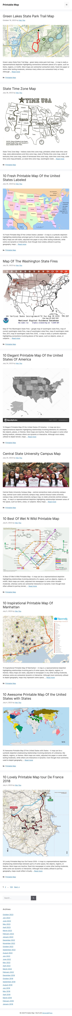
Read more (16, 72)
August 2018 (7, 985)
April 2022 (6, 966)
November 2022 (9, 943)
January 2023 (8, 937)
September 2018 (9, 982)
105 (11, 887)
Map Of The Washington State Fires (30, 261)
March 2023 (7, 931)
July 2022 (6, 956)
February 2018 (8, 1001)
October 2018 (8, 979)
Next (17, 887)
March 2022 (7, 969)
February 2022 (8, 972)
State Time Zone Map (19, 89)
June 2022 (7, 959)
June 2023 (7, 921)
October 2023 (8, 915)
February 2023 (8, 934)
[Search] (33, 898)
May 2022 (6, 963)
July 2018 (6, 988)
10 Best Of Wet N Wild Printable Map (31, 519)
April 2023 (7, 927)
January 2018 (8, 1004)
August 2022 (7, 953)
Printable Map (11, 4)
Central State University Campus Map (32, 454)
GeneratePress (47, 1013)
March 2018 (7, 998)
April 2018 (6, 994)
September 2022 (9, 950)
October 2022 (8, 947)
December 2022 (9, 940)
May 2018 (6, 991)
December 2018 (9, 975)
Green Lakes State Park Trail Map (28, 16)
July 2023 (6, 918)
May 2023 (6, 924)
